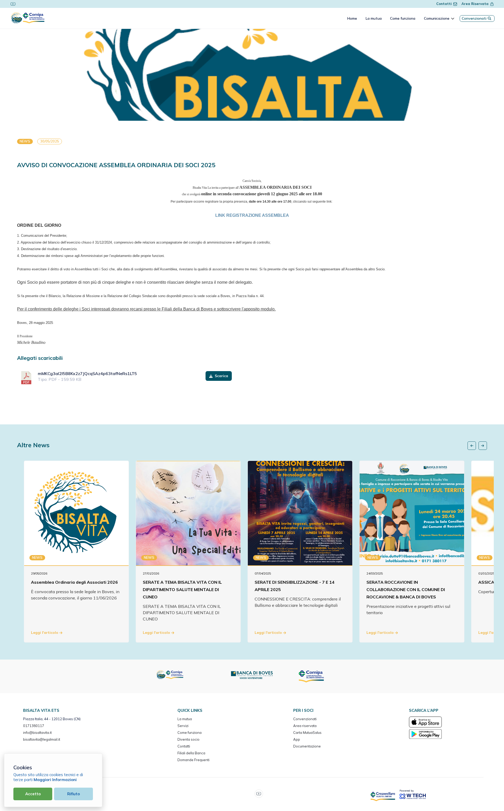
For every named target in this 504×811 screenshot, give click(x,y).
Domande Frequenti (193, 760)
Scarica (221, 375)
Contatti (444, 4)
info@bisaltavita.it (37, 732)
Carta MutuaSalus (307, 732)
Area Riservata (475, 4)
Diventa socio (188, 739)
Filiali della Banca (191, 753)
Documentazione (307, 746)
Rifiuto (73, 793)
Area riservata (305, 726)
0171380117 (33, 726)
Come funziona (189, 732)
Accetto (33, 793)
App (296, 739)
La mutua (184, 719)
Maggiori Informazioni (55, 779)
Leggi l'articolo (45, 632)
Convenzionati (474, 18)
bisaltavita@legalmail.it (41, 739)
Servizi (182, 726)
